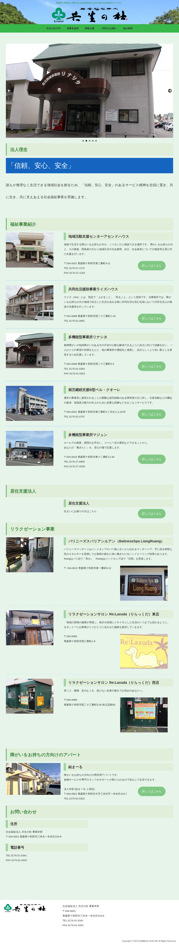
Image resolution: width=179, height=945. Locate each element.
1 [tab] (83, 141)
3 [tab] (89, 141)
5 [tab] (96, 141)
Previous (9, 91)
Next (170, 91)
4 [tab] (93, 141)
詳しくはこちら (152, 265)
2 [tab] (86, 141)
